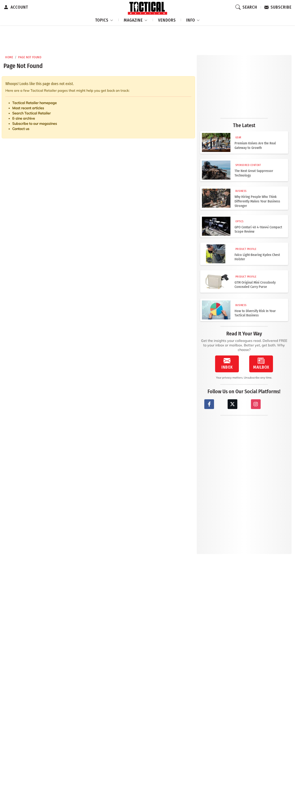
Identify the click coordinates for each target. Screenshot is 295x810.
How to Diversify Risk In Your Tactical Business (255, 313)
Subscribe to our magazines (34, 123)
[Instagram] (256, 404)
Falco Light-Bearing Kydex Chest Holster (257, 257)
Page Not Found (29, 57)
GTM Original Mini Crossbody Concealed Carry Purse (255, 284)
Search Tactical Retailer (31, 113)
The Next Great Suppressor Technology (254, 173)
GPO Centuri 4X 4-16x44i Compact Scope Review (258, 229)
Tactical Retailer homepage (34, 103)
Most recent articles (28, 108)
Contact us (20, 128)
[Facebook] (209, 404)
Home (9, 57)
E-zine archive (23, 118)
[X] (232, 404)
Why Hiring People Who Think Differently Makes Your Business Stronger (257, 201)
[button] (104, 20)
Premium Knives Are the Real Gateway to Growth (255, 145)
